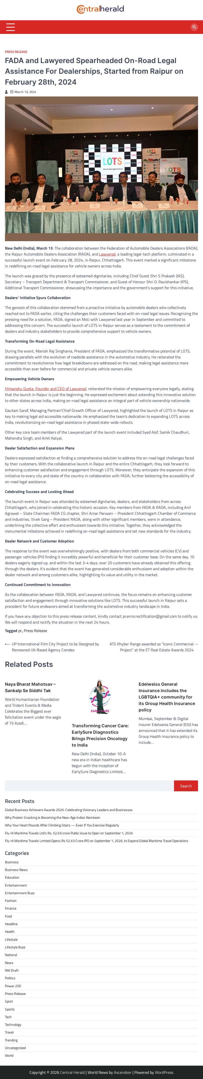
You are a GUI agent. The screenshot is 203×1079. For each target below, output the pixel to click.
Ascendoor (122, 1072)
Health (10, 931)
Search (186, 786)
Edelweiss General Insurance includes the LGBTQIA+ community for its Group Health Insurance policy (167, 696)
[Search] (194, 27)
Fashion (11, 900)
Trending (11, 1040)
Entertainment (16, 885)
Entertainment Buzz (19, 893)
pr (20, 630)
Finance (10, 908)
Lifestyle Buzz (15, 947)
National (11, 954)
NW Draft (12, 970)
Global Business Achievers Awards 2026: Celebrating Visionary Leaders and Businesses (69, 809)
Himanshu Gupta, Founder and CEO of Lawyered (45, 389)
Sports (10, 1009)
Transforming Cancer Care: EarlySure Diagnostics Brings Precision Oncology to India (100, 735)
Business (12, 862)
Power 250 (13, 986)
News (9, 962)
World (9, 1055)
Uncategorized (15, 1047)
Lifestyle (11, 939)
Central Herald (72, 1072)
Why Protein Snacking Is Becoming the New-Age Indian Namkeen (52, 817)
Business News (16, 869)
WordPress (164, 1072)
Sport (9, 1001)
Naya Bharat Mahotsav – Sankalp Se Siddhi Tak (30, 687)
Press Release (16, 52)
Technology (13, 1024)
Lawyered (107, 254)
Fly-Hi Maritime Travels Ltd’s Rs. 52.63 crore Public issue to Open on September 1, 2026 (69, 833)
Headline (11, 923)
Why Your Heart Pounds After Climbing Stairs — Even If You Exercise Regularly (62, 825)
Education (12, 877)
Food (8, 916)
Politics (10, 978)
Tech (8, 1016)
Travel (9, 1032)
